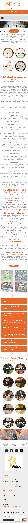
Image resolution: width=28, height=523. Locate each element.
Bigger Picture (8, 382)
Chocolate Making (20, 395)
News (4, 483)
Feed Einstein (8, 422)
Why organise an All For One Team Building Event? (13, 314)
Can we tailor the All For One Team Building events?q (13, 335)
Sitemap (16, 484)
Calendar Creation (20, 382)
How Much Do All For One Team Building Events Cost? (12, 348)
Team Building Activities (8, 481)
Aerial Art (8, 368)
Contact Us (17, 479)
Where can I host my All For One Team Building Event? (12, 328)
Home (4, 479)
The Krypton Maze (20, 422)
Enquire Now (14, 30)
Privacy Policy (17, 486)
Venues (16, 481)
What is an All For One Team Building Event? (14, 300)
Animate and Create (20, 368)
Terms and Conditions (19, 488)
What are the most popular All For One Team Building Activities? (13, 321)
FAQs (15, 483)
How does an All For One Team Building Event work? (12, 307)
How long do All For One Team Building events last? (12, 341)
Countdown (8, 408)
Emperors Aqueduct (20, 408)
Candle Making (8, 395)
